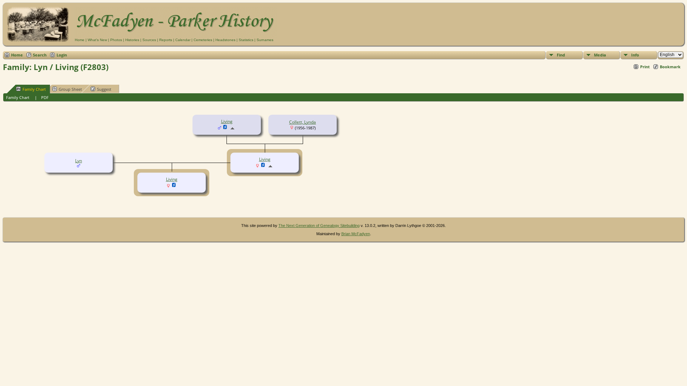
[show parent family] (232, 128)
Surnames (265, 40)
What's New (97, 40)
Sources (149, 40)
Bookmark (670, 66)
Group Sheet (70, 89)
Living (227, 121)
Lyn (78, 161)
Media (600, 55)
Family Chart (34, 89)
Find (561, 55)
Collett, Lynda (302, 122)
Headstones (225, 40)
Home (79, 40)
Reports (165, 40)
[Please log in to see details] (225, 128)
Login (62, 55)
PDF (45, 97)
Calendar (182, 40)
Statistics (246, 40)
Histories (132, 40)
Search (40, 55)
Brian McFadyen (355, 234)
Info (635, 55)
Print (645, 66)
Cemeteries (203, 40)
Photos (116, 40)
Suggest (104, 89)
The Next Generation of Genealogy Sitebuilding (319, 225)
